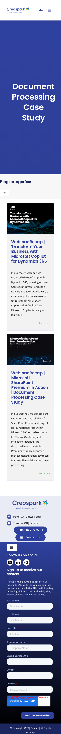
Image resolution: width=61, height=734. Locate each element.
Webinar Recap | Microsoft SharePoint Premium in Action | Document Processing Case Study (29, 387)
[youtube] (10, 562)
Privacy (35, 728)
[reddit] (26, 562)
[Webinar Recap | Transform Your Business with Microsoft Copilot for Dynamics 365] (30, 218)
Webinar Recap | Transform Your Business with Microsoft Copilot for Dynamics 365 (29, 251)
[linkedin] (18, 562)
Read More (43, 323)
